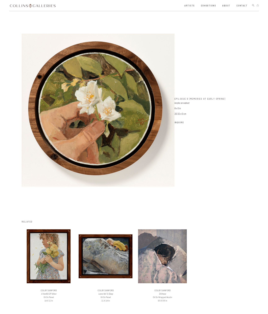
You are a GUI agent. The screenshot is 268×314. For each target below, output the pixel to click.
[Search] (253, 5)
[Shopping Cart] (258, 5)
